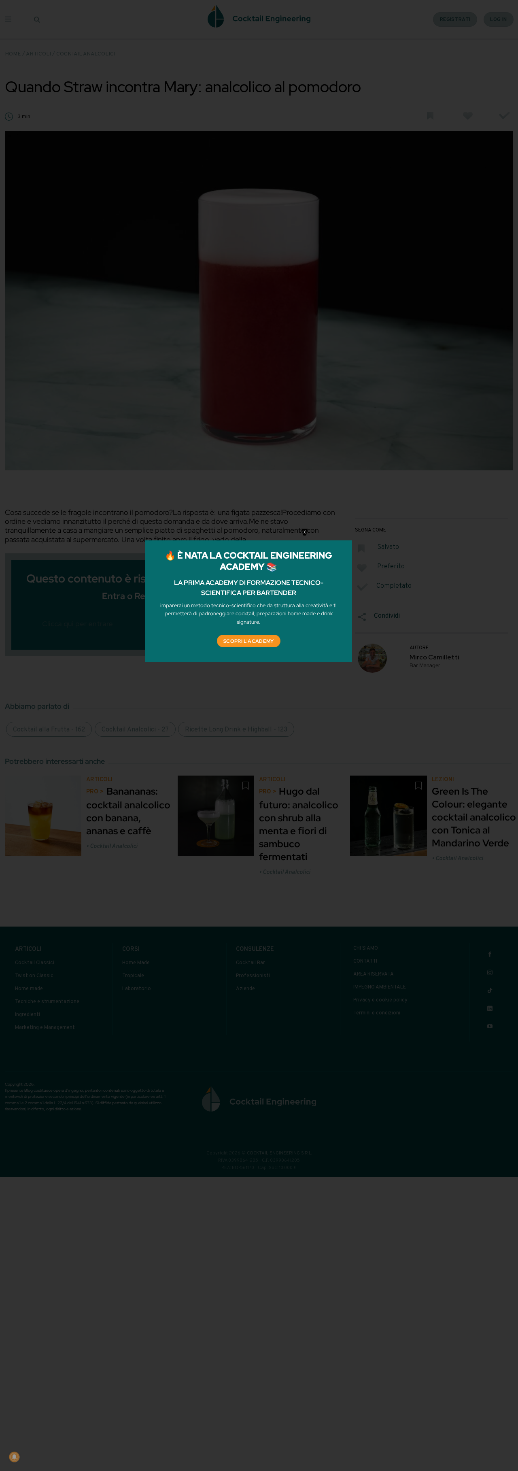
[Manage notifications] (14, 1457)
